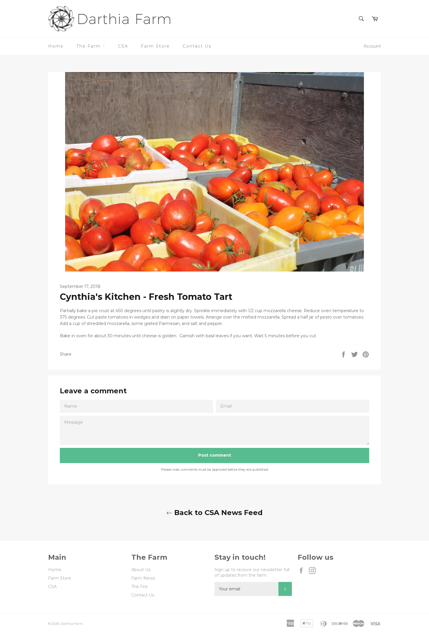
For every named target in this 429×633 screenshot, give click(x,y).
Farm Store (155, 46)
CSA (123, 46)
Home (56, 46)
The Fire (139, 586)
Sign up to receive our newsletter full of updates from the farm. (252, 572)
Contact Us (197, 46)
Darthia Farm (71, 624)
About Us (140, 569)
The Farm (89, 46)
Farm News (143, 578)
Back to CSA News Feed (217, 512)
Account (372, 46)
